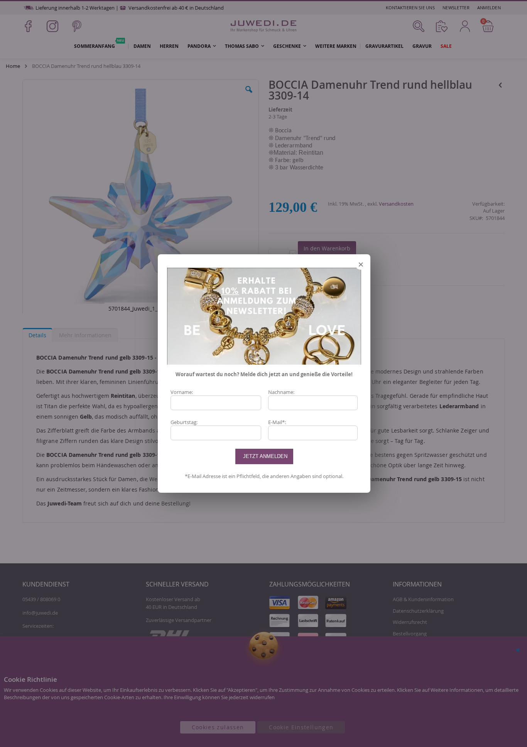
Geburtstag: (184, 422)
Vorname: (182, 392)
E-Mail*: (277, 422)
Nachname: (281, 392)
